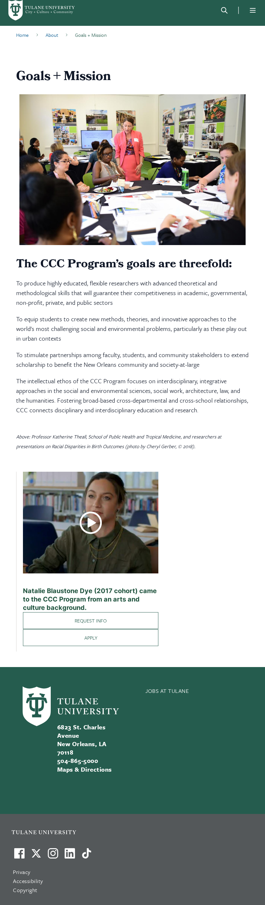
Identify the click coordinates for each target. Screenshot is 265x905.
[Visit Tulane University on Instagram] (53, 855)
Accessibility (28, 881)
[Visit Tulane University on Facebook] (19, 855)
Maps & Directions (84, 769)
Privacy (22, 872)
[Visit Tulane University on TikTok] (86, 855)
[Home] (42, 10)
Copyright (25, 890)
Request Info (91, 620)
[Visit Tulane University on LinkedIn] (69, 855)
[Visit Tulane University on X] (36, 855)
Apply (90, 637)
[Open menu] (253, 10)
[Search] (224, 10)
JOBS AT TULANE (167, 691)
